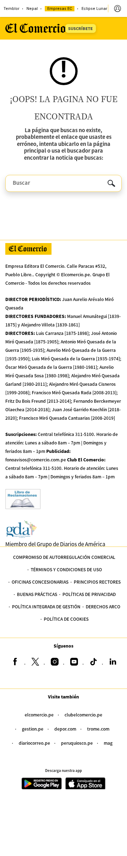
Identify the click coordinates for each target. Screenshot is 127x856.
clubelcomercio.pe (83, 715)
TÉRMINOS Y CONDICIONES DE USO (66, 569)
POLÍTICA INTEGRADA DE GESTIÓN (46, 606)
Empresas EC (59, 8)
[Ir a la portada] (28, 249)
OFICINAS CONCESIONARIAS (40, 582)
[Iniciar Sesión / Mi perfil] (117, 8)
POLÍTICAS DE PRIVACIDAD (89, 594)
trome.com (98, 729)
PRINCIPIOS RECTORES (97, 582)
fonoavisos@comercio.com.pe (35, 459)
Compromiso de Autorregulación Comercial (64, 557)
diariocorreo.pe (34, 743)
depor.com (65, 729)
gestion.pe (32, 729)
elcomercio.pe (39, 715)
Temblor (11, 9)
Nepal (32, 9)
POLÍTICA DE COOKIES (66, 619)
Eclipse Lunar (94, 9)
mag (108, 743)
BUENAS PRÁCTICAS (37, 594)
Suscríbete (80, 28)
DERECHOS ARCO (103, 606)
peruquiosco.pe (77, 743)
